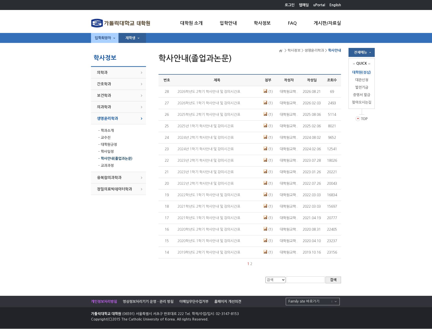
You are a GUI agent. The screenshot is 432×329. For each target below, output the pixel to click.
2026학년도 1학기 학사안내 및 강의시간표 (209, 103)
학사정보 (262, 23)
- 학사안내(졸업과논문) (115, 158)
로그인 (289, 5)
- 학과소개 (106, 130)
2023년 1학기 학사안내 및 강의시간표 (206, 172)
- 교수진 (104, 137)
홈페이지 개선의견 (227, 301)
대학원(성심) (361, 72)
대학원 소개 (191, 23)
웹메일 (304, 5)
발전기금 (361, 87)
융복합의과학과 (109, 177)
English (335, 5)
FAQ (292, 23)
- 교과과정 (106, 165)
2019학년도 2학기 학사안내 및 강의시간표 (209, 252)
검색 (333, 280)
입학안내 (228, 23)
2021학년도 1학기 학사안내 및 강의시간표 (209, 218)
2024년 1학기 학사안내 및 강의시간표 (206, 149)
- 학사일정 (106, 151)
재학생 (130, 38)
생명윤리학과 (107, 118)
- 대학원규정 (107, 144)
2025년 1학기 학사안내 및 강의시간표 (206, 126)
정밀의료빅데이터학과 (114, 189)
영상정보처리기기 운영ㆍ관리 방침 (148, 301)
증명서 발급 (361, 95)
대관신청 (361, 80)
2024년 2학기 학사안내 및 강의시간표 (206, 137)
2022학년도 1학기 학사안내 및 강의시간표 (209, 195)
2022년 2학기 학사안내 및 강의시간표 (206, 183)
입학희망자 (103, 38)
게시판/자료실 (327, 23)
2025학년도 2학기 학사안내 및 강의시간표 (209, 114)
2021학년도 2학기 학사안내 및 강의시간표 (209, 206)
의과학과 (104, 107)
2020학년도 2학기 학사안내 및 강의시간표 (209, 229)
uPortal (319, 5)
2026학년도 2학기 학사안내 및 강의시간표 (209, 91)
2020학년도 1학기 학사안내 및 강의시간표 (209, 241)
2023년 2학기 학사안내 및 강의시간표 (206, 160)
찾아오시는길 (362, 102)
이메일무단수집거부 (193, 301)
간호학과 (104, 84)
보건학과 (104, 95)
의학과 (102, 72)
